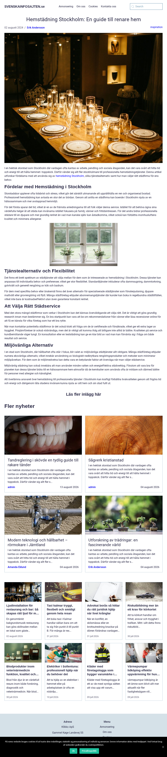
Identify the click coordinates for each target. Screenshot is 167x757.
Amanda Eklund (17, 567)
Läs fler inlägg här (83, 394)
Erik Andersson (36, 27)
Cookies (93, 6)
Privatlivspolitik (89, 751)
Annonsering (66, 6)
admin (11, 487)
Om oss (80, 6)
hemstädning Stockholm (70, 175)
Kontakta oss (108, 6)
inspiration (156, 27)
